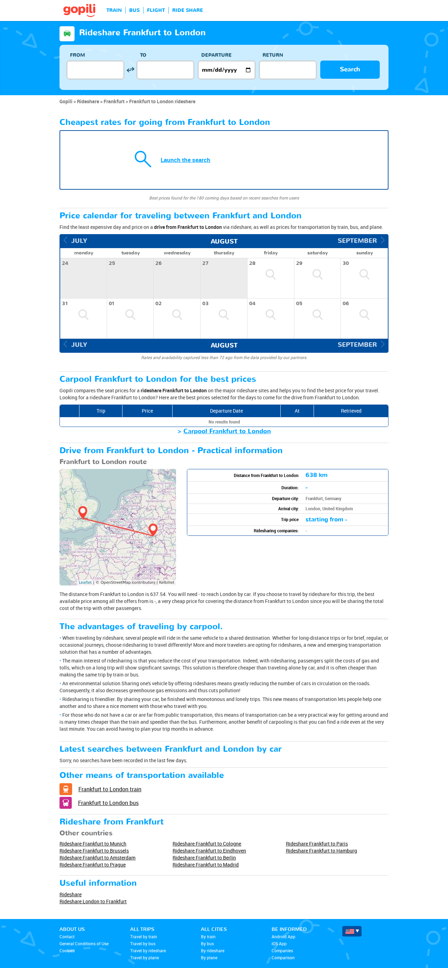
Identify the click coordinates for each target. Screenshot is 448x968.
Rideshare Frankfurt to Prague (92, 864)
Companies (282, 950)
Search (350, 69)
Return (272, 55)
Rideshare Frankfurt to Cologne (207, 843)
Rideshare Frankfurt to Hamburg (321, 850)
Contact (67, 936)
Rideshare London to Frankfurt (93, 901)
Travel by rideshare (148, 950)
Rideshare (70, 894)
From (77, 55)
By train (208, 936)
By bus (207, 943)
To (143, 55)
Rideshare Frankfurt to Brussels (94, 850)
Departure (216, 55)
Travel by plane (144, 957)
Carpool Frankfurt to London (227, 431)
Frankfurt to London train (109, 789)
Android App (283, 936)
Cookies (67, 950)
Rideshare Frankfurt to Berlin (204, 857)
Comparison (283, 957)
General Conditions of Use (83, 943)
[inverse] (130, 70)
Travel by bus (142, 943)
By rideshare (212, 950)
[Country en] (352, 931)
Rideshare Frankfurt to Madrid (206, 864)
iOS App (279, 943)
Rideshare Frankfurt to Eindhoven (209, 850)
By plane (209, 957)
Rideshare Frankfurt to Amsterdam (97, 857)
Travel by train (143, 936)
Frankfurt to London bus (108, 803)
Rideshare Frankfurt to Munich (92, 843)
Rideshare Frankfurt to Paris (317, 843)
